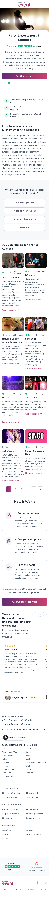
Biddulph (6, 749)
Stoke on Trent (8, 769)
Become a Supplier (11, 793)
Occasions (7, 818)
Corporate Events (10, 813)
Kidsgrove (6, 759)
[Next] (43, 615)
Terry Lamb (31, 397)
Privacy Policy (7, 889)
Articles (29, 830)
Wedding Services (34, 813)
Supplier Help (32, 797)
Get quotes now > (10, 309)
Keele (28, 755)
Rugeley (5, 766)
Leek (28, 759)
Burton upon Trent (10, 752)
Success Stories (9, 797)
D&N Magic (31, 275)
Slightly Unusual (10, 277)
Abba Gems (8, 450)
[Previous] (35, 615)
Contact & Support (35, 834)
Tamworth (6, 772)
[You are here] (3, 716)
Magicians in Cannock (16, 737)
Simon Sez (30, 338)
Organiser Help (33, 818)
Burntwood (31, 749)
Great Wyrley (8, 755)
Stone (28, 769)
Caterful (6, 838)
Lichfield (5, 762)
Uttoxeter (30, 772)
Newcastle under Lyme (36, 762)
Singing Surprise (19, 697)
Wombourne (7, 776)
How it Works (32, 793)
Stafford (29, 766)
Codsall (29, 752)
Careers (6, 834)
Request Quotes (10, 809)
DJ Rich (5, 397)
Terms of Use (20, 889)
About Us (6, 830)
